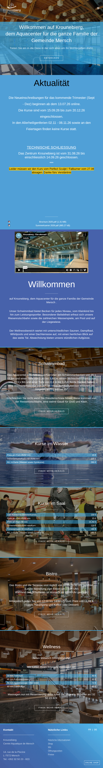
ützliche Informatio (58, 740)
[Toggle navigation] (98, 8)
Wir (49, 747)
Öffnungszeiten (55, 751)
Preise (51, 754)
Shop (50, 743)
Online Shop (92, 763)
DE (95, 729)
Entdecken (51, 58)
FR (89, 729)
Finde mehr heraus (52, 411)
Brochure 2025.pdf (47, 222)
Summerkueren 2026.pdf (47, 225)
